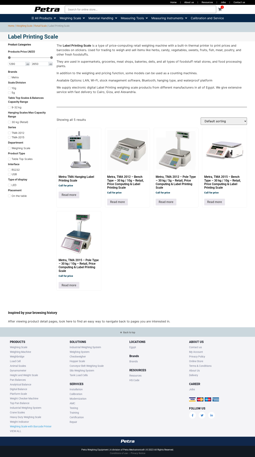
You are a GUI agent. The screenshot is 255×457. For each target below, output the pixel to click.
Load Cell (15, 361)
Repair (73, 421)
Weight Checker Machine (24, 398)
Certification (77, 417)
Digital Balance (18, 389)
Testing (74, 407)
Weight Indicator (19, 421)
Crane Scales (17, 412)
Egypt (132, 347)
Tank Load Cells (79, 375)
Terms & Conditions (200, 365)
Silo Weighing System (82, 370)
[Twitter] (202, 415)
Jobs (223, 2)
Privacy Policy (197, 356)
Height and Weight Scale (24, 375)
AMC (72, 403)
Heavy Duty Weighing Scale (25, 417)
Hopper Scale (77, 361)
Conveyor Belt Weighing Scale (87, 365)
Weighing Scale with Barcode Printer (31, 426)
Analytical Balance (20, 384)
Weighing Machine (20, 351)
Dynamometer (18, 370)
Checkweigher (78, 356)
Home (173, 2)
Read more (69, 195)
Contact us (239, 2)
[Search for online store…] (140, 9)
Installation (76, 389)
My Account (196, 351)
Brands (133, 361)
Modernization (78, 398)
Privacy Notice (138, 453)
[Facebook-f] (192, 415)
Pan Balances (18, 379)
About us (189, 2)
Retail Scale (40, 25)
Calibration (76, 394)
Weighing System (79, 351)
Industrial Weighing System (25, 407)
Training (74, 412)
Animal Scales (18, 365)
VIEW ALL (15, 431)
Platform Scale (18, 393)
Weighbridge (17, 356)
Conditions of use (119, 453)
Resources (207, 2)
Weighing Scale (24, 25)
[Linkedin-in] (211, 415)
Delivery (193, 375)
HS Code (134, 380)
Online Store (196, 361)
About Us (194, 370)
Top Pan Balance (19, 403)
